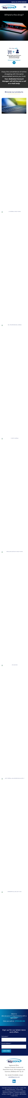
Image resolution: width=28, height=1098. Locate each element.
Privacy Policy (19, 1089)
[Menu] (25, 7)
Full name (4, 1036)
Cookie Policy (14, 1095)
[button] (14, 1081)
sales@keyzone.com (14, 1077)
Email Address (6, 1043)
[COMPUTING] (14, 106)
